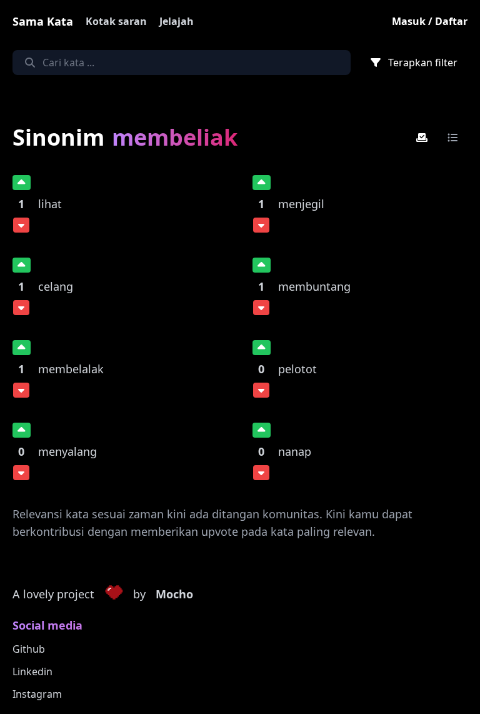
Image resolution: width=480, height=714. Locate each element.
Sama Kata (42, 21)
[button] (113, 594)
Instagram (37, 694)
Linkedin (32, 671)
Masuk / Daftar (430, 21)
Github (28, 649)
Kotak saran (116, 21)
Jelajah (176, 21)
